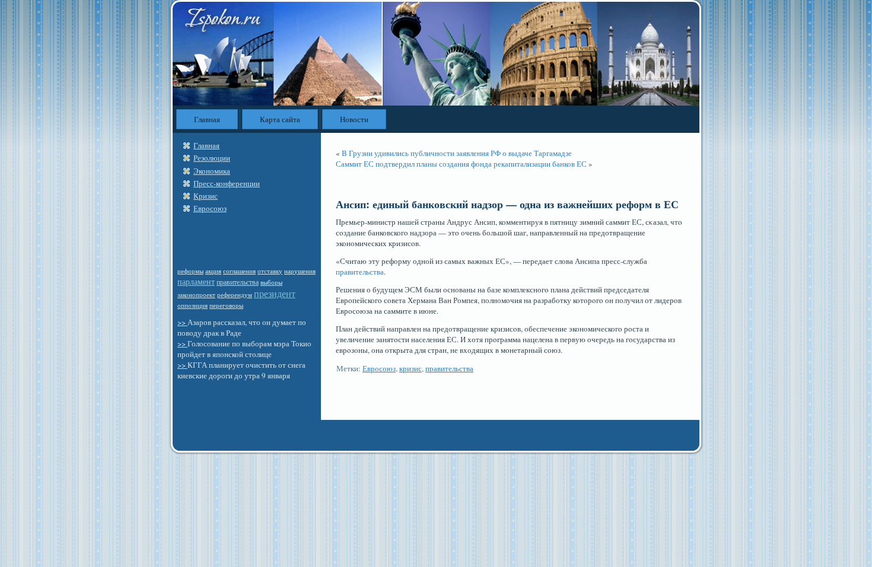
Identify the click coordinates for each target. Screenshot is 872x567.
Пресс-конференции (226, 183)
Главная (207, 119)
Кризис (205, 195)
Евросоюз (210, 208)
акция (213, 271)
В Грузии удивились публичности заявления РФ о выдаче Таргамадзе (457, 153)
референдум (234, 294)
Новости (354, 119)
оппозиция (192, 305)
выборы (271, 282)
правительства (238, 281)
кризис (410, 368)
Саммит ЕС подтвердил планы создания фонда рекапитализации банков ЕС (461, 163)
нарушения (300, 271)
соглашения (239, 271)
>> (182, 322)
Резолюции (211, 157)
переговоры (226, 305)
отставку (269, 270)
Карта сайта (280, 119)
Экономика (211, 170)
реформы (190, 271)
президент (274, 293)
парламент (196, 281)
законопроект (196, 294)
